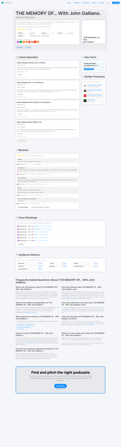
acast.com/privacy (34, 26)
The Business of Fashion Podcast (95, 85)
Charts (29, 47)
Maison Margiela (25, 17)
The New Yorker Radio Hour (95, 95)
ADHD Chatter (91, 100)
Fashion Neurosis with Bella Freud (95, 90)
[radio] (17, 29)
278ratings (29, 29)
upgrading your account (30, 312)
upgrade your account (71, 298)
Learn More (60, 386)
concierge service (31, 343)
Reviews (20, 47)
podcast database (90, 324)
